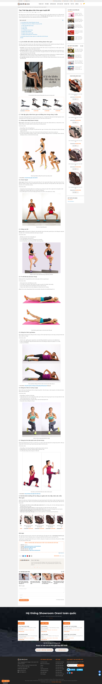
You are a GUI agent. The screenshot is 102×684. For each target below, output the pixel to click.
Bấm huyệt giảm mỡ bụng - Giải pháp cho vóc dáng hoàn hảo (59, 582)
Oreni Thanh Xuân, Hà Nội (24, 626)
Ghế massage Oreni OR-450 (47, 526)
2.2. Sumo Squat (24, 27)
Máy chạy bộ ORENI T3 (25, 109)
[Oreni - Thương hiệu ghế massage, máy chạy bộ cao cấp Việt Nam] (23, 3)
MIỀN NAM (66, 623)
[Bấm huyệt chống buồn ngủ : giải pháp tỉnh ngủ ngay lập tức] (24, 576)
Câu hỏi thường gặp (59, 675)
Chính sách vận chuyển (60, 668)
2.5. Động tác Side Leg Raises (26, 31)
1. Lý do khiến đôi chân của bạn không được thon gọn (29, 22)
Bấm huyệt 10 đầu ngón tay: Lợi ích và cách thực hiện (35, 582)
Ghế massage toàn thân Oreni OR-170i (75, 141)
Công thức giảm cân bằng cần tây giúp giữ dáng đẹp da (36, 385)
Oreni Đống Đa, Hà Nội (23, 634)
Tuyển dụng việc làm (44, 668)
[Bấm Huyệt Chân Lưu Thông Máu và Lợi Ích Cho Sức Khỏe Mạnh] (47, 576)
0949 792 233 (26, 638)
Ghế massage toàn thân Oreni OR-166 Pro (75, 95)
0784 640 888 (49, 638)
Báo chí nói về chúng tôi (44, 663)
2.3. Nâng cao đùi (24, 28)
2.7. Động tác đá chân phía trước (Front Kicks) (29, 34)
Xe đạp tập (66, 3)
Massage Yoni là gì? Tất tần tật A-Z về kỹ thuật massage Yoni (79, 56)
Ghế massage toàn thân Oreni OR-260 (25, 526)
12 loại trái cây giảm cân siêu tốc (31, 177)
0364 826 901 (25, 668)
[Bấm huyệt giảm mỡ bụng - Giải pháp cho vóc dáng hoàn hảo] (59, 576)
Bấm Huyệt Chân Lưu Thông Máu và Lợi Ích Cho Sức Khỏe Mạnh (47, 582)
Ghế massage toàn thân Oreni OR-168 (75, 118)
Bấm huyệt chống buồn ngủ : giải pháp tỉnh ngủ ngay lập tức (23, 582)
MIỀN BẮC (21, 623)
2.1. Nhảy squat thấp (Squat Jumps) (27, 25)
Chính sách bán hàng (59, 665)
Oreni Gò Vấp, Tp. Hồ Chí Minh (70, 634)
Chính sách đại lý (43, 672)
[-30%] (75, 155)
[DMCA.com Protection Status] (79, 669)
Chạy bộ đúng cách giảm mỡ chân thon (32, 493)
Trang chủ (41, 3)
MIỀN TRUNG (45, 623)
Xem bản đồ (21, 631)
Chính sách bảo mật (59, 663)
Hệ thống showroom (44, 670)
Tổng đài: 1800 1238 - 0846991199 (44, 650)
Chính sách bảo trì (59, 670)
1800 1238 (31, 548)
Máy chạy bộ (60, 3)
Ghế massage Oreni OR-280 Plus (58, 526)
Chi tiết (75, 99)
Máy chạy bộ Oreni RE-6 (58, 109)
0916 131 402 (23, 670)
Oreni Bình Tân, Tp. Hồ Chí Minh (70, 626)
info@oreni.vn (23, 672)
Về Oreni (47, 3)
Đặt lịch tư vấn (62, 650)
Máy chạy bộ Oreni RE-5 (47, 109)
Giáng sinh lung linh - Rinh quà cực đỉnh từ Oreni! (79, 32)
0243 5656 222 (31, 638)
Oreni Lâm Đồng (44, 634)
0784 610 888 (55, 638)
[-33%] (75, 85)
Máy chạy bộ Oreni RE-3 (36, 109)
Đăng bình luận (24, 600)
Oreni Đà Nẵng (44, 626)
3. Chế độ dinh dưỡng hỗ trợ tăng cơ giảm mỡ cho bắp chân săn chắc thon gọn (34, 36)
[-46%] (75, 131)
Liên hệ (76, 3)
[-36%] (75, 178)
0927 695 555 (71, 638)
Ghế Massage (53, 3)
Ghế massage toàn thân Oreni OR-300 (36, 526)
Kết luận (21, 37)
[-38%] (75, 108)
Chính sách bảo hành (59, 667)
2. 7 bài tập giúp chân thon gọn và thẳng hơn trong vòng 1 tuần (31, 23)
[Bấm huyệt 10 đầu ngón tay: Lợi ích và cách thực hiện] (35, 576)
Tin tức (72, 3)
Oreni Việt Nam (35, 560)
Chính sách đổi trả (59, 672)
